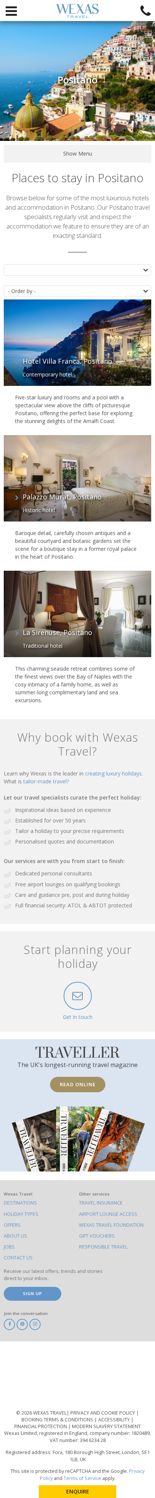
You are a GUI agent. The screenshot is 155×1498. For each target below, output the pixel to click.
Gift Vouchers (97, 1236)
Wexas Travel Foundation (111, 1225)
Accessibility (114, 1419)
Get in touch (78, 1016)
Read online (78, 1084)
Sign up (32, 1293)
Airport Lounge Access (108, 1214)
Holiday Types (21, 1214)
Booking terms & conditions (57, 1419)
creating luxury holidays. (114, 773)
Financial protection (41, 1426)
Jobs (9, 1247)
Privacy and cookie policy (103, 1413)
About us (15, 1236)
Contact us (18, 1258)
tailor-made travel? (46, 781)
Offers (12, 1225)
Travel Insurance (101, 1203)
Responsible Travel (103, 1247)
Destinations (20, 1203)
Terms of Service (82, 1478)
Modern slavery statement (106, 1426)
